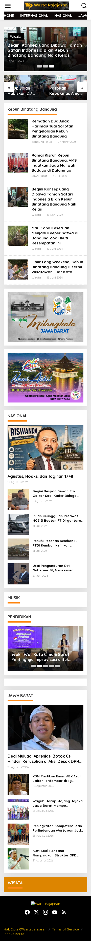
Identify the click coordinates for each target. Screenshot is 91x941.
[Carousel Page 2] (45, 66)
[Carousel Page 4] (51, 666)
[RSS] (63, 912)
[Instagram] (45, 912)
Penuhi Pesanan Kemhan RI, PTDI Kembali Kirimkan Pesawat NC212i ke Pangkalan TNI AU (57, 543)
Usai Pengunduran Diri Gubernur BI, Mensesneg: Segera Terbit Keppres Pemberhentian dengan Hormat (53, 568)
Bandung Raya (42, 142)
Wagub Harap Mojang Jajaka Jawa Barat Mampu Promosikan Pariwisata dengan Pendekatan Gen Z (58, 803)
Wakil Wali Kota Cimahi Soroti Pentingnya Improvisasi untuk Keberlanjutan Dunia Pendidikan (42, 657)
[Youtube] (54, 912)
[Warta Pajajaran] (46, 5)
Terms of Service (65, 929)
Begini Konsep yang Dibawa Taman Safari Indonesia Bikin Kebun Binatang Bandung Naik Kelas (45, 50)
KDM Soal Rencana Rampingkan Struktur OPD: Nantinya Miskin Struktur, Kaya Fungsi (55, 853)
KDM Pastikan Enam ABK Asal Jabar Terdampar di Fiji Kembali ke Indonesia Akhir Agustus (57, 778)
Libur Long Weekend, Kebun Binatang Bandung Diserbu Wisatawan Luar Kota (57, 266)
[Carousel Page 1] (39, 66)
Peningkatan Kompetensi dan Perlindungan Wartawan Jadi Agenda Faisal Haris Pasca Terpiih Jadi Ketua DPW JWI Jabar (57, 828)
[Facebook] (27, 912)
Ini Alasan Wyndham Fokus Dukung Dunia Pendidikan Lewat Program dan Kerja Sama (65, 91)
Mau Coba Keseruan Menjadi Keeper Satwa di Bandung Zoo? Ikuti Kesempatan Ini (55, 235)
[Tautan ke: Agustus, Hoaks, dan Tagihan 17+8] (45, 447)
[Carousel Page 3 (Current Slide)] (51, 66)
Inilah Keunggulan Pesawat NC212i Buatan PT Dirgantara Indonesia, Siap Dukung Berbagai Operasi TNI (57, 518)
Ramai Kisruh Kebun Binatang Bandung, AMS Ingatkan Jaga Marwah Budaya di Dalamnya (54, 163)
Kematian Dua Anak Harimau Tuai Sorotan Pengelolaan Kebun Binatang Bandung (52, 129)
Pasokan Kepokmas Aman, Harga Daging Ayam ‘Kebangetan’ (24, 91)
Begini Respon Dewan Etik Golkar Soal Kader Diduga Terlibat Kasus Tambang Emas (58, 493)
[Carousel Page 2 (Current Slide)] (39, 666)
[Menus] (8, 6)
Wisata (15, 36)
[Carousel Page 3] (45, 666)
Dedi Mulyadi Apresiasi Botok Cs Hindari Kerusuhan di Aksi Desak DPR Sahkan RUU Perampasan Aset (43, 759)
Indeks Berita (14, 934)
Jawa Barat (39, 176)
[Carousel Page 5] (57, 666)
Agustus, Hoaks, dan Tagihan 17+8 (40, 476)
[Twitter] (36, 912)
